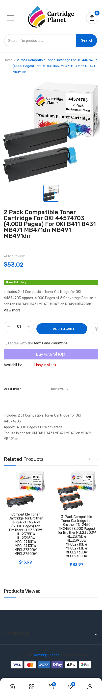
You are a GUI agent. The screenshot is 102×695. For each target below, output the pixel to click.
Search (87, 40)
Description (13, 388)
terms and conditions (50, 343)
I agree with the (37, 343)
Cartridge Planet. (46, 655)
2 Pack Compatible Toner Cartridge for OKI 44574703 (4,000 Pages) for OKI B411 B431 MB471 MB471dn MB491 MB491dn (50, 224)
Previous (89, 459)
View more (12, 310)
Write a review (14, 256)
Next (97, 459)
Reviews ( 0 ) (60, 388)
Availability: (13, 365)
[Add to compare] (96, 328)
